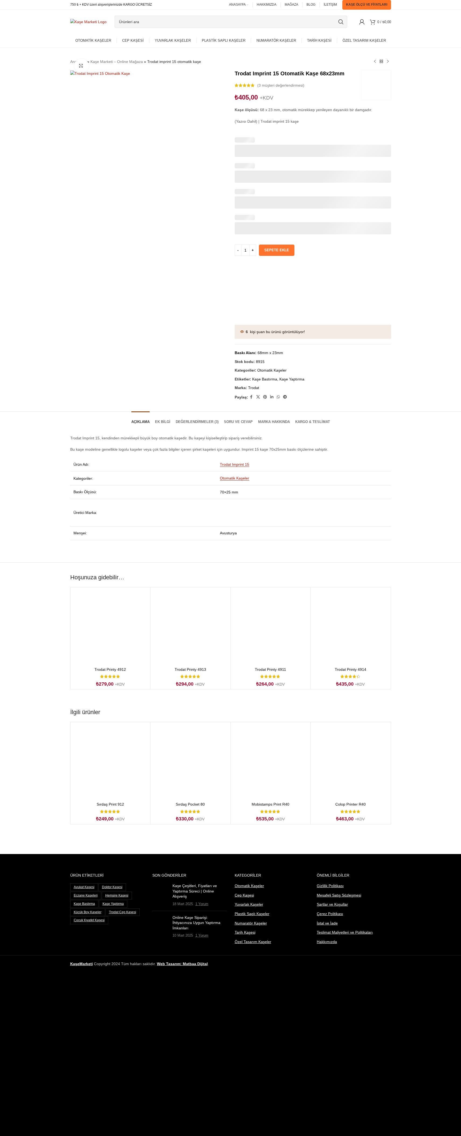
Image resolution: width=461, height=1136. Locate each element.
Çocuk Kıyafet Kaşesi (89, 920)
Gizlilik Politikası (330, 886)
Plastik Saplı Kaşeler (252, 914)
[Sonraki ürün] (388, 61)
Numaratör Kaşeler (251, 923)
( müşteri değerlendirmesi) (280, 85)
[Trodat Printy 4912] (110, 627)
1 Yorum (201, 904)
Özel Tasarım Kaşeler (253, 942)
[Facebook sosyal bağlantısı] (251, 397)
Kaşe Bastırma (264, 379)
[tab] (140, 419)
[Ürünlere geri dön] (381, 61)
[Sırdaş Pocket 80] (190, 762)
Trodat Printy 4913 (190, 669)
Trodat (253, 388)
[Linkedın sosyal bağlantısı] (272, 397)
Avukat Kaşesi (84, 887)
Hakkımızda (327, 942)
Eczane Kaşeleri (86, 895)
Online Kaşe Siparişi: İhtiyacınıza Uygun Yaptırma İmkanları (196, 922)
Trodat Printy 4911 (270, 669)
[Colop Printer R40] (350, 762)
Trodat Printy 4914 (350, 669)
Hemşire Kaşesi (116, 895)
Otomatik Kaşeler (272, 370)
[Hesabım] (362, 21)
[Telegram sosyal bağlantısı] (284, 397)
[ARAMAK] (341, 22)
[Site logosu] (88, 21)
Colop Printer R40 (350, 804)
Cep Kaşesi (244, 895)
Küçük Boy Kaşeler (87, 912)
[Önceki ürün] (375, 61)
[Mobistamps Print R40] (270, 762)
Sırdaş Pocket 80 (190, 804)
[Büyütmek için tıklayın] (81, 65)
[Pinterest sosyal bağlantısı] (265, 397)
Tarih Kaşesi (245, 932)
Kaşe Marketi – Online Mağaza (116, 61)
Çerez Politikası (330, 914)
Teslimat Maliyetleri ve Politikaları (345, 932)
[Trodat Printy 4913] (190, 627)
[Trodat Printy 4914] (350, 627)
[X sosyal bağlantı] (258, 397)
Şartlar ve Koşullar (332, 904)
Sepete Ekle (276, 250)
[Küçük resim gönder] (160, 894)
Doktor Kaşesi (112, 887)
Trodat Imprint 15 (234, 464)
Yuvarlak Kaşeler (249, 904)
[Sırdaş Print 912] (110, 762)
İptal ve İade (327, 923)
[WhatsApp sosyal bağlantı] (278, 397)
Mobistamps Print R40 (270, 804)
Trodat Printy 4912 (110, 669)
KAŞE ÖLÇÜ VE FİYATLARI (366, 4)
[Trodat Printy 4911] (270, 627)
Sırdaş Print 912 (110, 804)
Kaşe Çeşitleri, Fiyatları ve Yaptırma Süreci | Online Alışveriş (195, 891)
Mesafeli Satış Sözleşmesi (339, 895)
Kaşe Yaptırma (291, 379)
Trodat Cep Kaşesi (122, 912)
